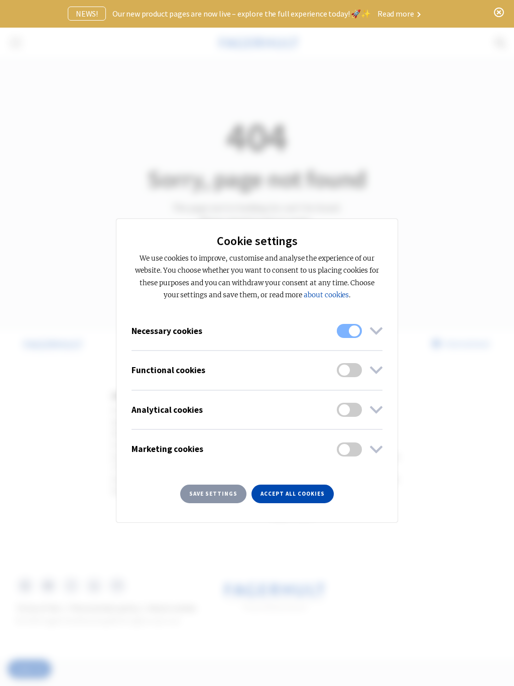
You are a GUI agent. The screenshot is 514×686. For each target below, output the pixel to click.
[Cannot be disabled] (349, 331)
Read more (396, 14)
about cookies (326, 295)
